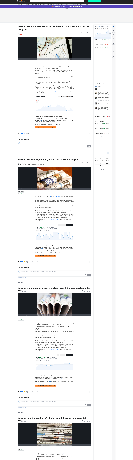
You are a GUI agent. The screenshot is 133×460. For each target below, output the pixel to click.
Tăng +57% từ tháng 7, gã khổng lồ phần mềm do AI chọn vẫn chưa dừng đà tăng (104, 98)
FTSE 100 (96, 47)
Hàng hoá (39, 4)
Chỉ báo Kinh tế (58, 4)
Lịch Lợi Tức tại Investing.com (51, 90)
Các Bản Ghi (86, 4)
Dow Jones (96, 44)
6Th (42, 230)
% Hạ (106, 119)
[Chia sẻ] (82, 32)
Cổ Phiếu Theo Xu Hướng (100, 152)
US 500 (96, 42)
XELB (55, 453)
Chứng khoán (44, 4)
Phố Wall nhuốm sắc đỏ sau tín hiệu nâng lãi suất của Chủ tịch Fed (104, 108)
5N (46, 230)
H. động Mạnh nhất (97, 119)
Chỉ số (99, 26)
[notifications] (113, 0)
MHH (50, 196)
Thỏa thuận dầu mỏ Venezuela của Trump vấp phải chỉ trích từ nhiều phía (104, 103)
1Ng (36, 230)
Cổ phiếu (107, 26)
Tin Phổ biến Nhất (26, 4)
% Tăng (103, 119)
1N (44, 230)
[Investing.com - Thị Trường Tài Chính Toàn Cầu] (21, 1)
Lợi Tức (82, 4)
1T (38, 230)
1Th (40, 230)
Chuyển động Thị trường (100, 116)
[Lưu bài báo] (84, 32)
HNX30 (96, 41)
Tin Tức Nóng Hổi (31, 4)
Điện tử (54, 4)
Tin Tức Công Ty (63, 4)
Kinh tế (48, 4)
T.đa (48, 230)
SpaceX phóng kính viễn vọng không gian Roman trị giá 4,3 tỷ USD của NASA (104, 93)
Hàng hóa (102, 26)
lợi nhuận (56, 66)
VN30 (96, 37)
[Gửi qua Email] (37, 133)
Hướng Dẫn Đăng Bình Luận (22, 277)
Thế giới (50, 4)
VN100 (96, 39)
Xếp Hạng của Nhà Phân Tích (76, 4)
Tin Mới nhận (20, 4)
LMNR (52, 323)
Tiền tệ (36, 4)
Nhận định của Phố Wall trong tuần (103, 88)
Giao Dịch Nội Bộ (68, 4)
